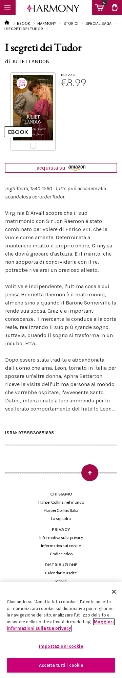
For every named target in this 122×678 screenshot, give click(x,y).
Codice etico (61, 553)
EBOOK (23, 23)
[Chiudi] (113, 591)
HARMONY (46, 23)
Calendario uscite (61, 572)
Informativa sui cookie (61, 545)
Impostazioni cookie (61, 646)
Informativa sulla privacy (61, 537)
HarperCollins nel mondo (61, 502)
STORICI (70, 23)
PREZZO (68, 75)
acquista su (52, 167)
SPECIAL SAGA (98, 23)
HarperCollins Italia (61, 510)
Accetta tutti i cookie (61, 665)
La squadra (61, 518)
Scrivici (61, 581)
